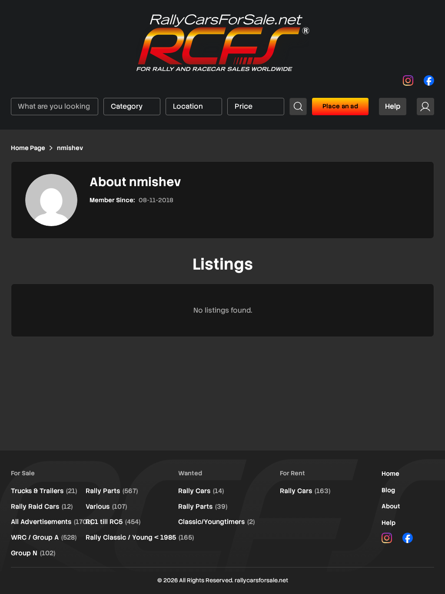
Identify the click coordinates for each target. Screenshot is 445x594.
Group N (33, 553)
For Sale (23, 473)
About (391, 506)
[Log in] (425, 106)
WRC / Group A (43, 537)
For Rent (292, 473)
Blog (388, 490)
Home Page (28, 148)
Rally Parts (112, 491)
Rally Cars (201, 491)
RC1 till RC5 (113, 521)
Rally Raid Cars (42, 506)
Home (390, 473)
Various (106, 506)
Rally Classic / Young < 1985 (140, 537)
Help (392, 106)
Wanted (190, 473)
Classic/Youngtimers (216, 521)
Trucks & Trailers (44, 491)
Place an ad (340, 106)
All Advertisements (51, 521)
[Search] (298, 106)
